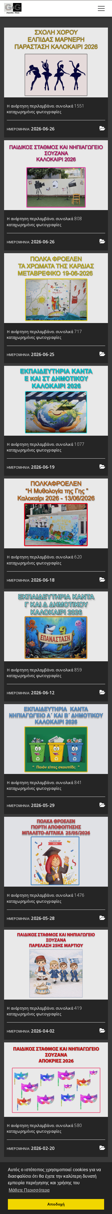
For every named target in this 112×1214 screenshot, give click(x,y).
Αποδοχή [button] (56, 1204)
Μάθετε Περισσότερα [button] (29, 1190)
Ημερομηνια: (30, 129)
